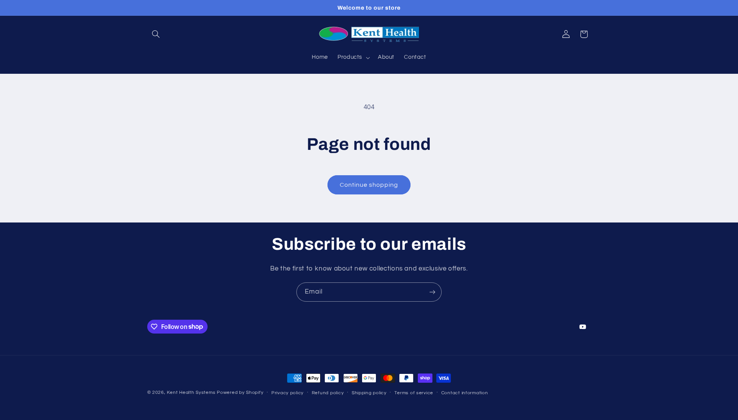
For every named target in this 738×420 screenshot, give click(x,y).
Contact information (464, 393)
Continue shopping (369, 185)
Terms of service (413, 393)
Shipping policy (369, 393)
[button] (156, 34)
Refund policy (328, 393)
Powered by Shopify (240, 392)
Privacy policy (287, 393)
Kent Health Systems (191, 392)
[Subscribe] (432, 291)
